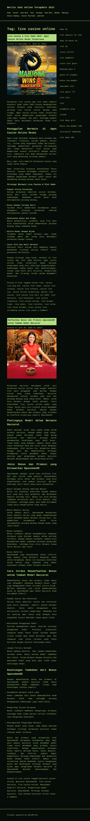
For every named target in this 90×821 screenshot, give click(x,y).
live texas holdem (16, 307)
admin (44, 44)
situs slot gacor (68, 64)
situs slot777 (67, 52)
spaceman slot (67, 86)
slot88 (63, 115)
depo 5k (64, 29)
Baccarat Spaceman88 (26, 782)
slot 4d (64, 46)
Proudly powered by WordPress (22, 815)
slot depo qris (67, 120)
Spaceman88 (23, 791)
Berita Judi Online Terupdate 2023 (30, 7)
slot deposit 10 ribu (71, 35)
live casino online (28, 110)
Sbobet (57, 13)
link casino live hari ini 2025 (32, 295)
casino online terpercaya (26, 292)
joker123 (40, 16)
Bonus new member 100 (71, 126)
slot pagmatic (67, 58)
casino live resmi (31, 286)
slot (62, 103)
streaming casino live (18, 310)
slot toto (65, 98)
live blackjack (25, 298)
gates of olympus (68, 75)
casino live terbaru (27, 289)
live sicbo (49, 304)
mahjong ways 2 (67, 69)
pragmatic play (67, 109)
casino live (37, 283)
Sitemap (39, 13)
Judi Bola (24, 13)
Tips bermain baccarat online (33, 794)
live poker (20, 304)
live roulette (35, 304)
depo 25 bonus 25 (68, 41)
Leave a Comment (39, 310)
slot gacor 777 (67, 92)
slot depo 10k (67, 138)
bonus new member (68, 81)
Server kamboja (13, 16)
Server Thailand (28, 16)
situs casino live (37, 307)
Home (9, 13)
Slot (32, 13)
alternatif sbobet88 (70, 132)
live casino (24, 779)
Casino (15, 13)
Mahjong (65, 13)
